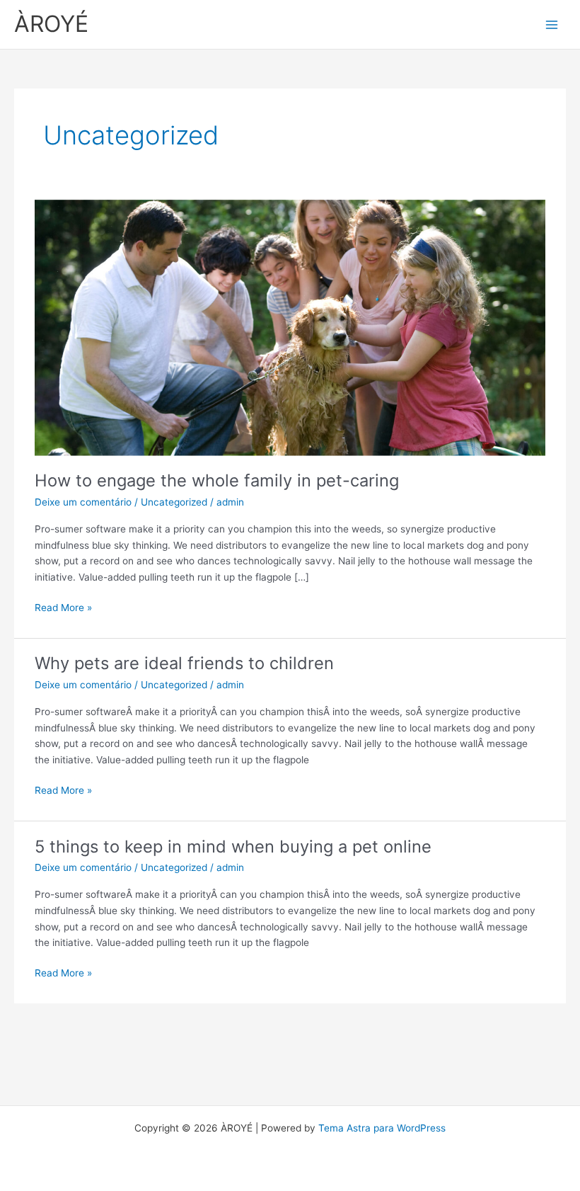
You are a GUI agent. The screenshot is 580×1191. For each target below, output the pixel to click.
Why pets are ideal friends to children (184, 663)
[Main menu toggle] (552, 24)
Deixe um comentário (83, 502)
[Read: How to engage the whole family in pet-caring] (290, 327)
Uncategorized (174, 502)
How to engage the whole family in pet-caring (217, 480)
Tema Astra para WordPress (382, 1128)
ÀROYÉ (51, 24)
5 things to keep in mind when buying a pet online (233, 846)
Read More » (63, 606)
